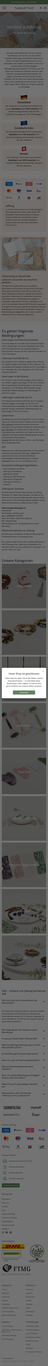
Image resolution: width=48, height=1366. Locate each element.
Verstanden (24, 692)
